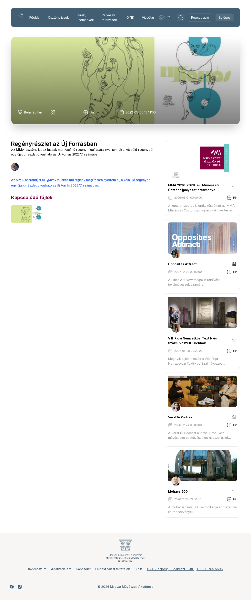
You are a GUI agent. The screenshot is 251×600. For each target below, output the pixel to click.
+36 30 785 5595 (209, 569)
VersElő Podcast (181, 417)
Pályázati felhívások (109, 17)
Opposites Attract (182, 264)
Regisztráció (200, 17)
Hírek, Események (85, 17)
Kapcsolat (83, 569)
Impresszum (37, 569)
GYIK (130, 17)
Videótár (148, 17)
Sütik (138, 569)
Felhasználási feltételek (112, 569)
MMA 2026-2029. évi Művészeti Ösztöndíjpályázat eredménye (193, 187)
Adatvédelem (61, 569)
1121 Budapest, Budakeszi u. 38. (170, 569)
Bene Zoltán (33, 112)
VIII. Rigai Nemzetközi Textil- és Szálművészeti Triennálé (192, 340)
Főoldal (34, 17)
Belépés (224, 17)
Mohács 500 (178, 491)
